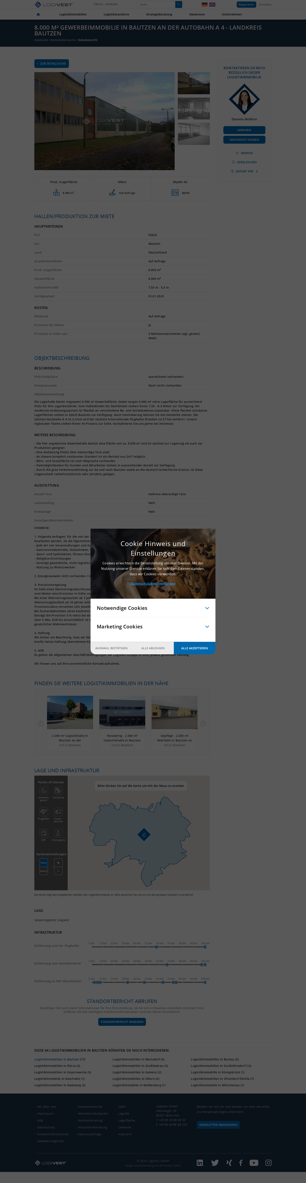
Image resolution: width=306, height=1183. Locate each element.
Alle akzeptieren (194, 648)
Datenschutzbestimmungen (153, 583)
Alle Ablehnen (153, 648)
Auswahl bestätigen (111, 648)
